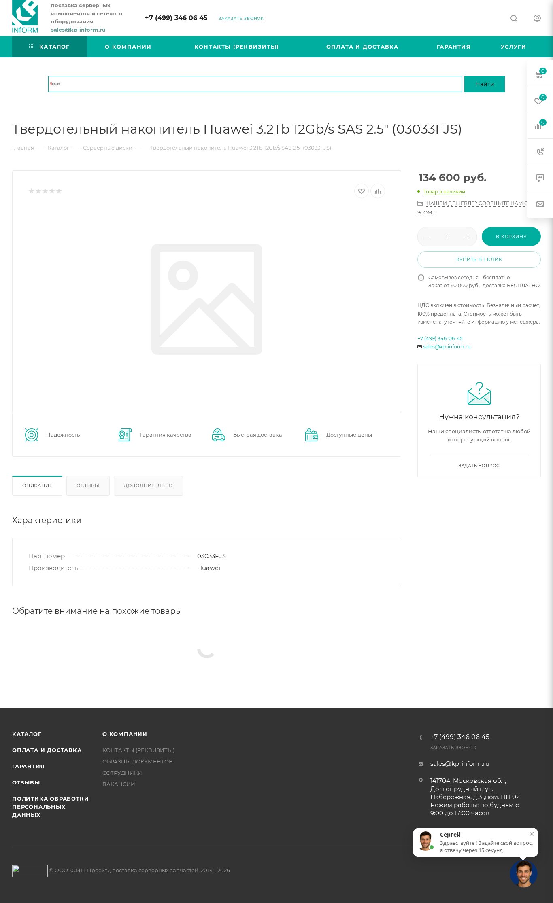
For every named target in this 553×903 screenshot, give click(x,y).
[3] (44, 191)
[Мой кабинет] (537, 19)
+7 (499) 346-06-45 (440, 338)
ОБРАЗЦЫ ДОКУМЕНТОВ (137, 761)
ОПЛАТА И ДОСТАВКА (47, 750)
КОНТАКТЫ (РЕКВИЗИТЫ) (138, 750)
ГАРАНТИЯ (28, 766)
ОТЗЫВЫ (26, 782)
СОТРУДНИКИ (122, 772)
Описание (37, 485)
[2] (37, 191)
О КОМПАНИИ (124, 734)
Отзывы (88, 485)
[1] (31, 191)
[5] (58, 191)
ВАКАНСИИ (118, 784)
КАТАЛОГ (27, 734)
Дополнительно (148, 485)
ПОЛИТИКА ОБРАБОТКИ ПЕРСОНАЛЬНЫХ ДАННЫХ (50, 806)
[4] (51, 191)
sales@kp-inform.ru (447, 346)
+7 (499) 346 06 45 (176, 18)
